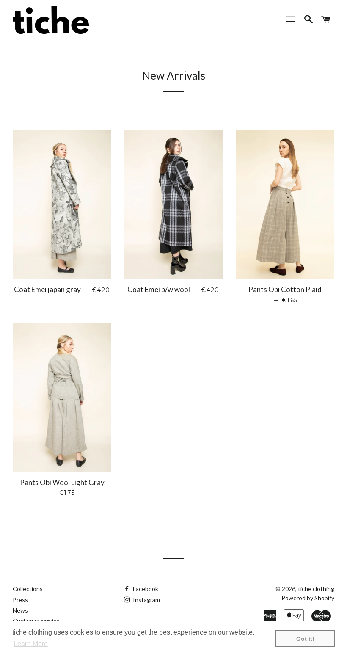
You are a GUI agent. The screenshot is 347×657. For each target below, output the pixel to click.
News (20, 610)
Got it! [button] (305, 638)
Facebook (145, 588)
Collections (28, 588)
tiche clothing (316, 588)
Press (20, 599)
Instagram (146, 599)
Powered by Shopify (307, 598)
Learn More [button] (31, 643)
